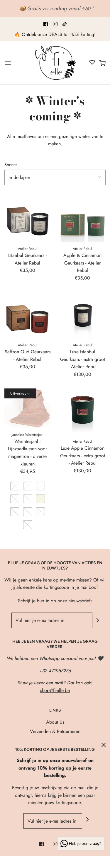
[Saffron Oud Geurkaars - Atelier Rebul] (27, 315)
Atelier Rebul (27, 248)
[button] (55, 177)
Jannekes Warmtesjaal (27, 434)
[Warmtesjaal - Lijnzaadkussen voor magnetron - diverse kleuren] (27, 408)
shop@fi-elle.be (55, 690)
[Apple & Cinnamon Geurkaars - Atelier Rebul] (83, 218)
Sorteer (10, 165)
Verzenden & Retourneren (55, 731)
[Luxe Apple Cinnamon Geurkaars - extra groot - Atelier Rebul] (83, 411)
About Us (55, 722)
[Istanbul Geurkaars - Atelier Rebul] (27, 218)
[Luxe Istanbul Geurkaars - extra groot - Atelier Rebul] (83, 315)
